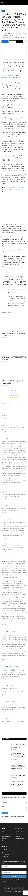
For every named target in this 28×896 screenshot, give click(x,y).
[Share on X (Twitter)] (12, 41)
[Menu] (2, 2)
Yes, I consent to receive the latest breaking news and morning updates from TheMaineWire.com (13, 817)
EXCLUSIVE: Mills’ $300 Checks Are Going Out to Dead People (18, 774)
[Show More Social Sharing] (25, 41)
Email (3, 806)
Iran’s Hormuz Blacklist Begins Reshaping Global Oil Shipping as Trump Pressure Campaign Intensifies (18, 766)
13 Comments (6, 38)
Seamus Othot (10, 33)
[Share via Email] (19, 41)
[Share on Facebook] (5, 41)
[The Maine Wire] (15, 2)
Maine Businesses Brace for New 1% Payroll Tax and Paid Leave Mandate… (12, 190)
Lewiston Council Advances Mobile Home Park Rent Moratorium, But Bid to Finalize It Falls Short (18, 784)
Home (2, 6)
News (6, 6)
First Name (4, 800)
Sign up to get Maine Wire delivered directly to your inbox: (13, 797)
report (17, 67)
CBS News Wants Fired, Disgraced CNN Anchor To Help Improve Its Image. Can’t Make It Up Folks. (12, 381)
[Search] (26, 2)
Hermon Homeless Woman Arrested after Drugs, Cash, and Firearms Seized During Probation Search (13, 333)
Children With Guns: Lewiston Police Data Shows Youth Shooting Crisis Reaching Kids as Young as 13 (13, 357)
